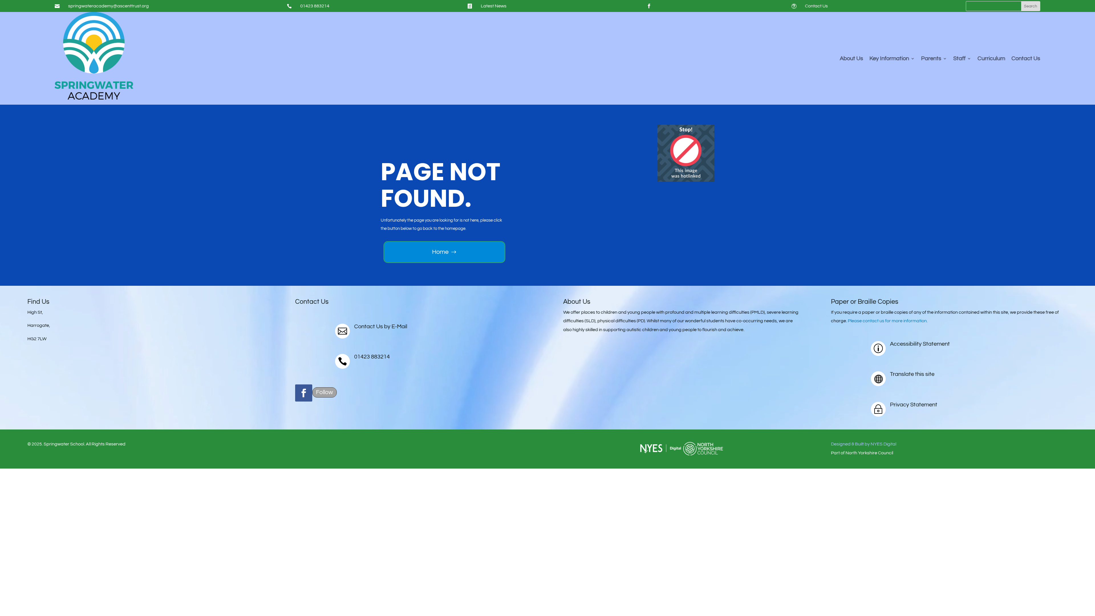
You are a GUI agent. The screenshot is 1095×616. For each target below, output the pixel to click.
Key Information (889, 58)
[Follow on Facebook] (649, 6)
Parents (931, 58)
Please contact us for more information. (888, 321)
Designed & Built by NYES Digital (863, 444)
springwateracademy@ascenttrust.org (108, 6)
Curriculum (991, 58)
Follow (324, 392)
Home (440, 252)
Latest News (493, 6)
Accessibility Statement (920, 344)
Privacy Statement (913, 405)
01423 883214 (314, 6)
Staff (959, 58)
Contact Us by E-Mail (380, 326)
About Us (851, 58)
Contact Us (816, 6)
